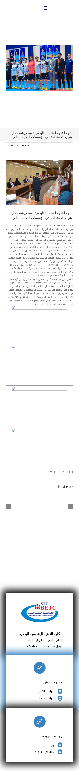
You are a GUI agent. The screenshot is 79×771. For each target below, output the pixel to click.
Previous (21, 145)
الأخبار (50, 472)
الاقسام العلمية (45, 752)
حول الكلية (48, 745)
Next (10, 145)
